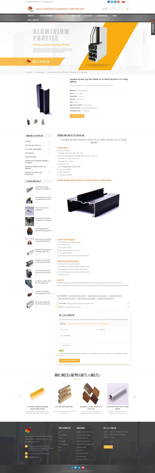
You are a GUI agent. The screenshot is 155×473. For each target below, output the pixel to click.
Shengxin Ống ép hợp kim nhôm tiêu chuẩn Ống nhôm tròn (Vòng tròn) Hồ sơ (43, 251)
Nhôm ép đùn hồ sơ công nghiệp (97, 296)
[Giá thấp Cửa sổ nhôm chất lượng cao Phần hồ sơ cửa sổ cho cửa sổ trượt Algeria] (29, 295)
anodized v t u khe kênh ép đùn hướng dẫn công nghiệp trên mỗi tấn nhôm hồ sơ (43, 261)
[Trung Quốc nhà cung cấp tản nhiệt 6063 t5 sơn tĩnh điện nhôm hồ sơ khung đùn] (29, 201)
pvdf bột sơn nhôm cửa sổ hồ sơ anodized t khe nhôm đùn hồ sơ (43, 282)
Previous (20, 396)
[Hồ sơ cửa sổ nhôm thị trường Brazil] (29, 211)
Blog (60, 447)
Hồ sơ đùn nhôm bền (82, 453)
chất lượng (76, 16)
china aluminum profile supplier (86, 299)
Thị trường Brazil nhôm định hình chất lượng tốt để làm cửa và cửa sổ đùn (43, 230)
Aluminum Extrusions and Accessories (33, 173)
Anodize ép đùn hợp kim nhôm (77, 296)
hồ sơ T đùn (79, 450)
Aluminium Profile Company (105, 299)
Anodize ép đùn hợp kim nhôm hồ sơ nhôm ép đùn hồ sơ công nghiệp (88, 324)
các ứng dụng (40, 72)
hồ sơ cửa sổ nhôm (81, 460)
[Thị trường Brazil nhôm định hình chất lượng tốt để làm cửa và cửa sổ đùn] (29, 232)
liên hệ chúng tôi (33, 20)
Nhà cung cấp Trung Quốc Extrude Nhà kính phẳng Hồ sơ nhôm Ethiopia (43, 240)
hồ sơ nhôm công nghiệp (33, 149)
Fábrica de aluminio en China (67, 299)
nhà (60, 432)
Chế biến (28, 141)
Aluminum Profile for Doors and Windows (35, 168)
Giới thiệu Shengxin (46, 16)
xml (60, 450)
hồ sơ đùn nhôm (81, 457)
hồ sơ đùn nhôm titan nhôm (73, 307)
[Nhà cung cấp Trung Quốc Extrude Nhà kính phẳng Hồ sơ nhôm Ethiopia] (29, 242)
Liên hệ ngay (76, 116)
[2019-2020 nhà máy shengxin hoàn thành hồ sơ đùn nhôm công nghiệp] (29, 190)
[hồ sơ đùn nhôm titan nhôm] (51, 394)
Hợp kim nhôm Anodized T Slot (85, 444)
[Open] (153, 27)
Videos (115, 16)
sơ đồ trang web (63, 444)
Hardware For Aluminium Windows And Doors (36, 162)
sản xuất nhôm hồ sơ (82, 438)
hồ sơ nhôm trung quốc (83, 441)
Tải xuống (88, 16)
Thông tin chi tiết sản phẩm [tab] (70, 135)
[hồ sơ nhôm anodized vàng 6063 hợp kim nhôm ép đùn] (24, 394)
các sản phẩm (63, 435)
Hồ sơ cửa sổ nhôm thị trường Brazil (42, 209)
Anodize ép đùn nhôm (115, 296)
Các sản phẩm (62, 16)
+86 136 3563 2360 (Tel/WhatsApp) (39, 454)
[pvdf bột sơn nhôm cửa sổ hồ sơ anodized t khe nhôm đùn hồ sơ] (29, 284)
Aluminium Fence (102, 16)
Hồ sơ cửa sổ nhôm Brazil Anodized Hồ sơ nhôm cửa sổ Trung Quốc (43, 219)
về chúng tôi (62, 441)
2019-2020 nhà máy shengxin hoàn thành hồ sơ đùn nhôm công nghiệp (43, 188)
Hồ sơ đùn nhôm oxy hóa (83, 435)
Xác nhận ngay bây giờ (69, 361)
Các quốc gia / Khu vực (33, 145)
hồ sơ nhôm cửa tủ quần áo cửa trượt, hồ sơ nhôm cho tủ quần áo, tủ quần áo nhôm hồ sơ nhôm (43, 272)
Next (134, 396)
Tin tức (60, 438)
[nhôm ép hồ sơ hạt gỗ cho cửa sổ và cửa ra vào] (78, 394)
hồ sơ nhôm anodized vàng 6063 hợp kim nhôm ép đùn (24, 408)
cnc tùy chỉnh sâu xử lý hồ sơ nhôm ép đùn (105, 408)
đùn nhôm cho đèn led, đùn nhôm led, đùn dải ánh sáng (42, 303)
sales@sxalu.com (49, 2)
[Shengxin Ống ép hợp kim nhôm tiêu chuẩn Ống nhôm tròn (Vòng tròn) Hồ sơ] (29, 253)
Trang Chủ (31, 16)
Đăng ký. (108, 447)
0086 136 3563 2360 (33, 2)
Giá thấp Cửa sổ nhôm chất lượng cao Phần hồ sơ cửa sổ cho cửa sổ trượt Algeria (43, 293)
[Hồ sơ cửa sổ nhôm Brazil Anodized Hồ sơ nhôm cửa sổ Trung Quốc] (29, 221)
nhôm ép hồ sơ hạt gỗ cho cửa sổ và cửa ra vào (78, 408)
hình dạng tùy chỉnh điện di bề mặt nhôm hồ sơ (80, 304)
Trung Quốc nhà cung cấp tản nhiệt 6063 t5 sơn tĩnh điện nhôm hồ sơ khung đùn (43, 198)
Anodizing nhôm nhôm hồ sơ (84, 432)
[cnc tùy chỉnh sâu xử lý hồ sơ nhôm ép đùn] (104, 394)
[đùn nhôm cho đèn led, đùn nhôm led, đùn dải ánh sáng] (29, 305)
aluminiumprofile (81, 447)
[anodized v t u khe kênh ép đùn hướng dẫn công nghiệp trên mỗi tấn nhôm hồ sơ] (29, 263)
